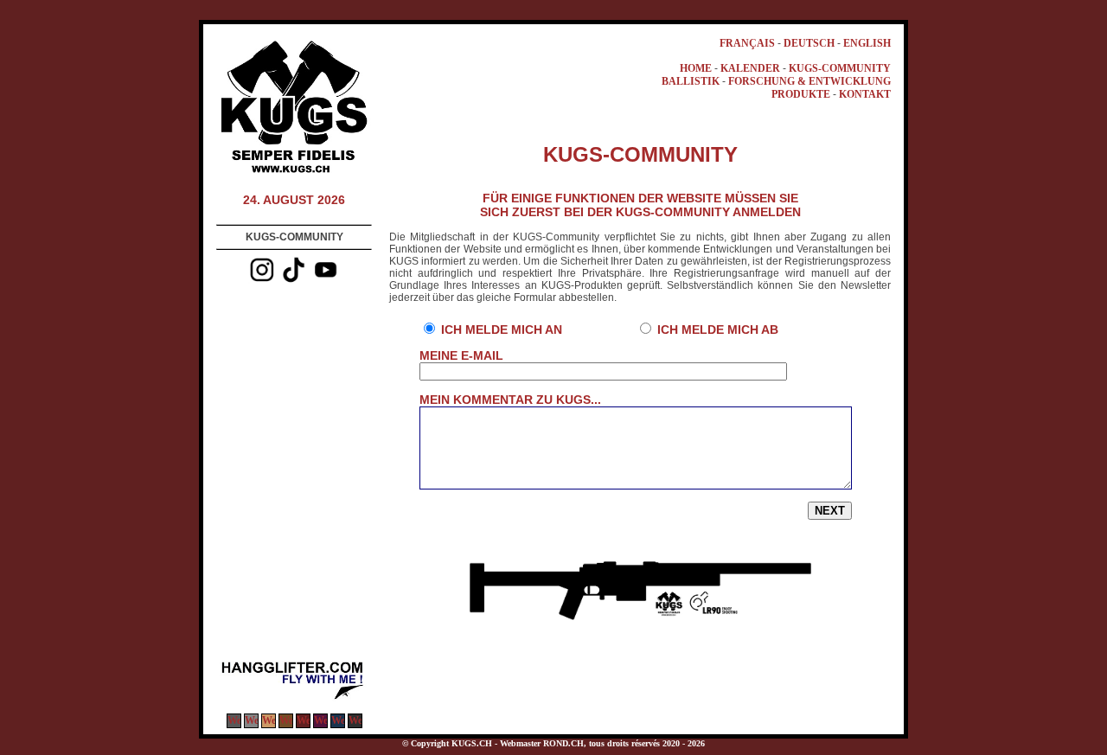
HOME (696, 68)
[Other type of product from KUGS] (294, 698)
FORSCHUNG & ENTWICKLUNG (809, 81)
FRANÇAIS (747, 43)
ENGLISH (867, 43)
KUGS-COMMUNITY (840, 68)
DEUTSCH (809, 43)
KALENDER (750, 68)
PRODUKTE (800, 94)
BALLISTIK (691, 81)
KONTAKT (865, 94)
